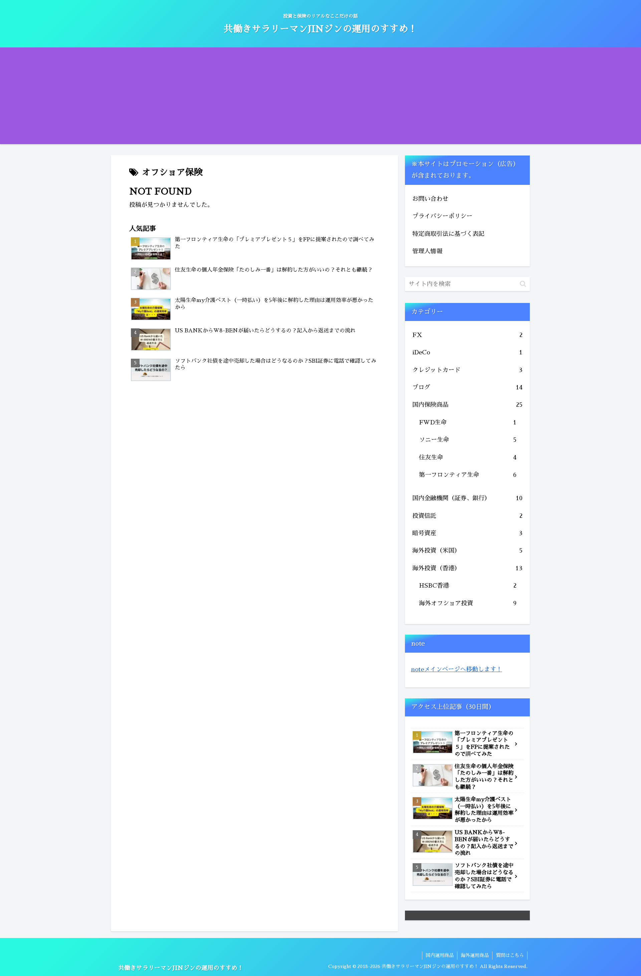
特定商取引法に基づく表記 (448, 234)
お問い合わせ (430, 199)
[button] (523, 284)
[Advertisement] (320, 97)
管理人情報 (427, 251)
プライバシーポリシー (442, 216)
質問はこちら (510, 955)
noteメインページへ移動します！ (456, 669)
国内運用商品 (440, 955)
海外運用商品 (475, 955)
